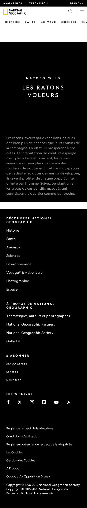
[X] (21, 403)
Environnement (18, 264)
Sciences (68, 22)
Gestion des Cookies (20, 460)
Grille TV (13, 341)
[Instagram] (33, 403)
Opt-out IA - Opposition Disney (28, 476)
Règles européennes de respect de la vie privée (39, 444)
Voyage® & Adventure (24, 272)
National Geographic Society (29, 333)
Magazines (12, 3)
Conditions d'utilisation (22, 436)
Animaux (48, 22)
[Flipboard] (45, 403)
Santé (30, 22)
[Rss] (70, 403)
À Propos (12, 468)
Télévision (38, 3)
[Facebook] (9, 403)
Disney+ (77, 3)
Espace (12, 289)
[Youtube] (57, 403)
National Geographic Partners (30, 324)
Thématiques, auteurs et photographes (38, 316)
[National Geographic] (5, 12)
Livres (12, 371)
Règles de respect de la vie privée (29, 428)
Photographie (17, 281)
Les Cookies (14, 452)
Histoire (12, 22)
